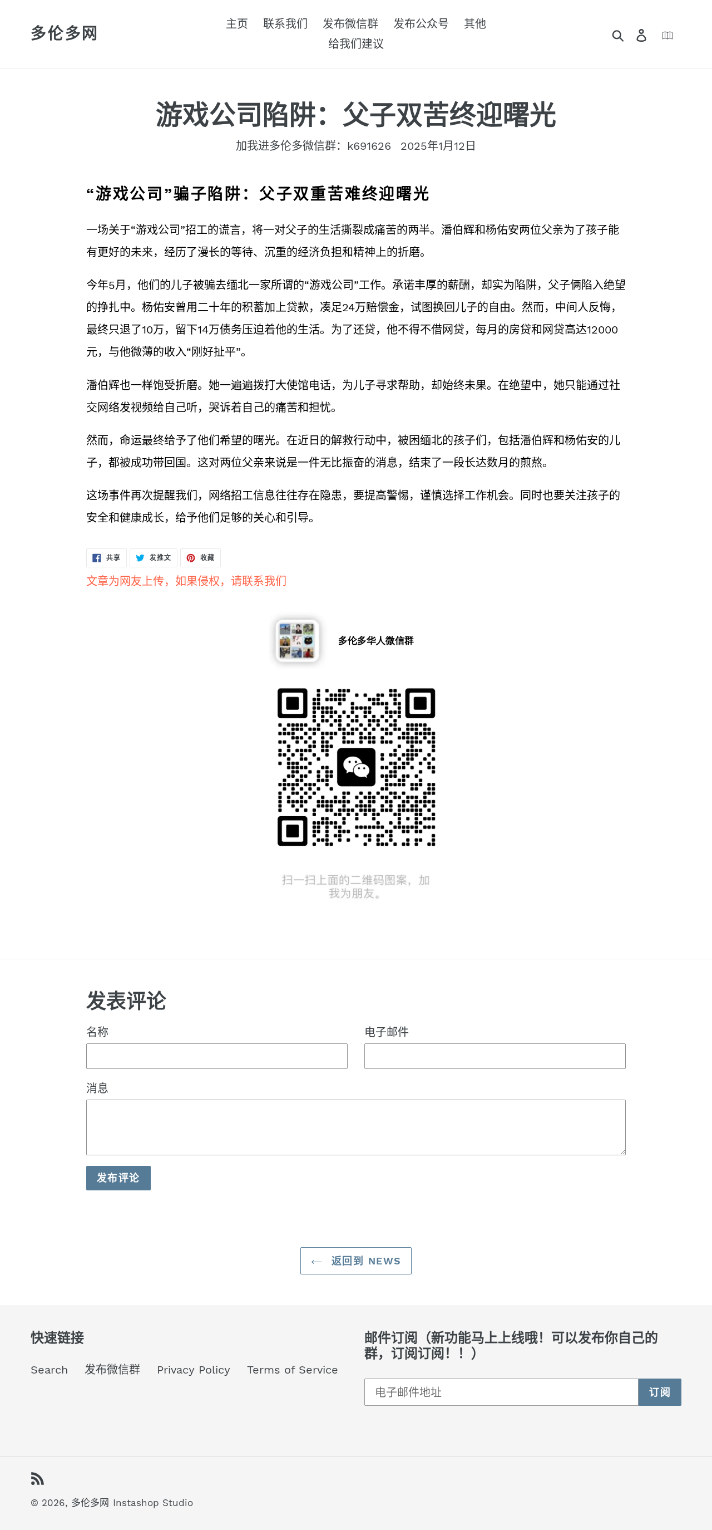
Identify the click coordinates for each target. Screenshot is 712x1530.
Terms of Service (292, 1369)
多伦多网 (65, 33)
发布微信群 (112, 1369)
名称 (97, 1032)
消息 (97, 1088)
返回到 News (365, 1261)
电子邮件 (386, 1032)
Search (49, 1369)
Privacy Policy (193, 1369)
